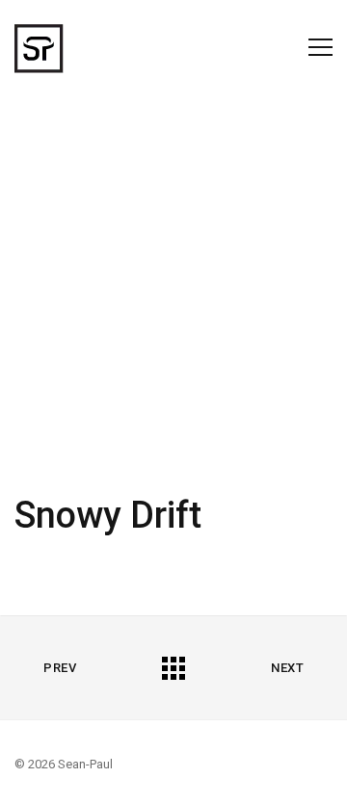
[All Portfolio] (173, 667)
